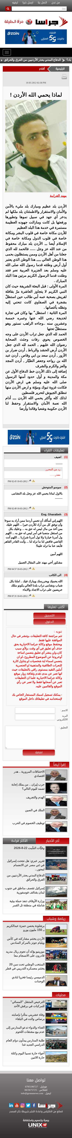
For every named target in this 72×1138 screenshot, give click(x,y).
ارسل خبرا (28, 3)
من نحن (56, 3)
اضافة (38, 752)
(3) (66, 514)
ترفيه (15, 3)
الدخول (49, 621)
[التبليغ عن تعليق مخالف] (33, 480)
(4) (66, 575)
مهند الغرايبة (58, 196)
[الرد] (29, 481)
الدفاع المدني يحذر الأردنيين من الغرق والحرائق (43, 59)
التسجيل (49, 615)
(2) (66, 487)
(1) (66, 456)
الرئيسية (60, 68)
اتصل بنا (42, 3)
